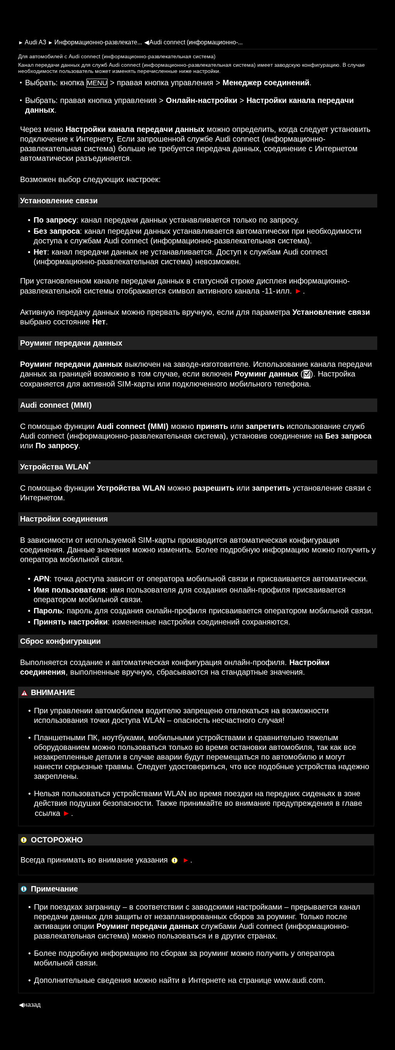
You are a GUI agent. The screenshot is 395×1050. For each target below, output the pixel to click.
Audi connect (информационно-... (193, 42)
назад (30, 1004)
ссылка (52, 813)
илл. (289, 291)
